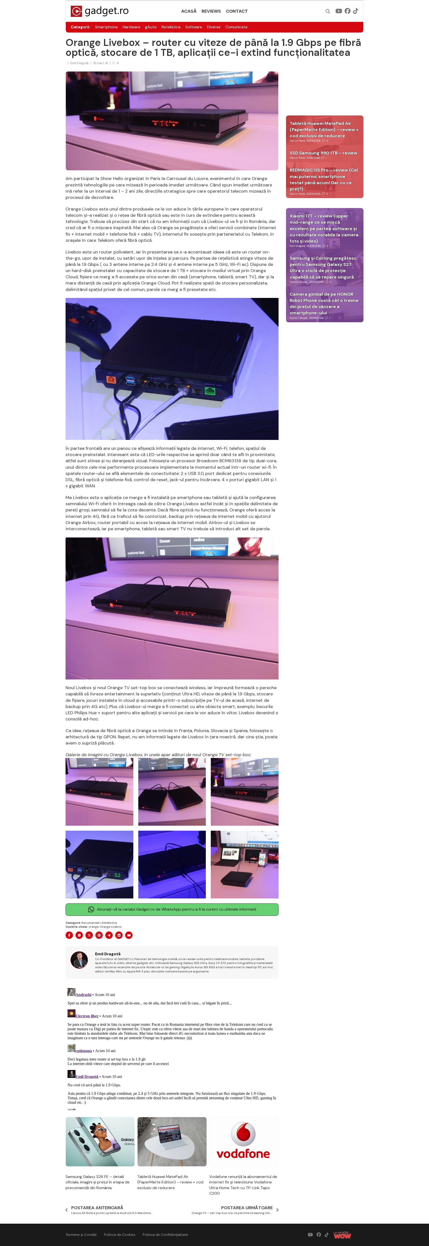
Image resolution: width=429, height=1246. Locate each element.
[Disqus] (172, 1048)
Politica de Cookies (119, 1234)
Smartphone (106, 27)
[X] (89, 935)
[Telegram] (109, 935)
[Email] (129, 935)
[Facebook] (69, 935)
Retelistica (171, 27)
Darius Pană (297, 140)
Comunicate (236, 27)
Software (193, 27)
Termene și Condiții (81, 1234)
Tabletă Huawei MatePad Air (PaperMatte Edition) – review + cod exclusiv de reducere (170, 1182)
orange (94, 927)
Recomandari (91, 923)
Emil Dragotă (79, 63)
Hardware (131, 27)
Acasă (189, 11)
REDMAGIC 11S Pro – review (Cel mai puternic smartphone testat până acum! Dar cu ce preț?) (324, 179)
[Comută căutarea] (328, 11)
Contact (237, 11)
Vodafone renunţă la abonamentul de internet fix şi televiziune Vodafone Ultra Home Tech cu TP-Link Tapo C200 (243, 1185)
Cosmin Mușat (299, 282)
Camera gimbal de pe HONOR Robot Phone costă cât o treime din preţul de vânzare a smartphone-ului (324, 303)
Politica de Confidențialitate (165, 1234)
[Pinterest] (99, 935)
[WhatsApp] (79, 935)
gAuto (151, 27)
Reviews (211, 11)
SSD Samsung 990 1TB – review (323, 153)
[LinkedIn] (119, 935)
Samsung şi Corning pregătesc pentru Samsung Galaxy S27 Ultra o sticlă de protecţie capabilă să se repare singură (323, 267)
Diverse (213, 27)
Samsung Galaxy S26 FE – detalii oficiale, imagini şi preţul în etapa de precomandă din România (98, 1182)
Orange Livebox (111, 927)
